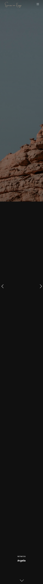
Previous (2, 286)
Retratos (22, 556)
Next (41, 286)
